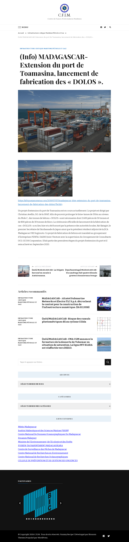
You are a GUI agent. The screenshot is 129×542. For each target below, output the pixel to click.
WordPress (42, 538)
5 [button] (36, 519)
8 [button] (42, 519)
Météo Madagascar (27, 426)
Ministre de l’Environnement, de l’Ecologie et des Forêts (45, 441)
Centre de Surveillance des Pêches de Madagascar (42, 449)
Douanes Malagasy (27, 438)
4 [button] (33, 519)
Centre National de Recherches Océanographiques (43, 456)
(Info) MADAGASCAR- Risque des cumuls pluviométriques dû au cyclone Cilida (66, 320)
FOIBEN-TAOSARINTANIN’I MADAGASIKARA (40, 445)
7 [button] (40, 519)
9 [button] (45, 519)
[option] (40, 502)
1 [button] (26, 519)
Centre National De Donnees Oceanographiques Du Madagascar (49, 434)
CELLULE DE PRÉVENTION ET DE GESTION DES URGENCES (48, 460)
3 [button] (31, 519)
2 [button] (29, 519)
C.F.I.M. (64, 15)
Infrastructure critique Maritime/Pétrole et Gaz (43, 48)
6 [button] (38, 519)
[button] (20, 503)
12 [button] (51, 519)
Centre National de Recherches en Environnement (43, 453)
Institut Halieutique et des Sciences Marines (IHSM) (43, 430)
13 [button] (54, 519)
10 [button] (47, 519)
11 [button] (49, 519)
